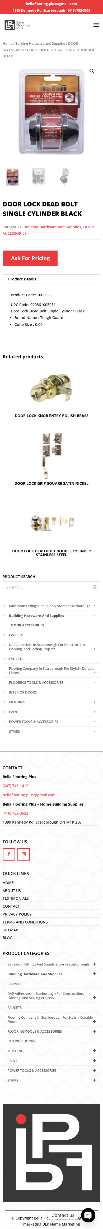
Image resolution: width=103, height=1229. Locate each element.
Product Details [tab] (22, 278)
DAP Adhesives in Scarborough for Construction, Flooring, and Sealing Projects (47, 646)
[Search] (95, 587)
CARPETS (16, 634)
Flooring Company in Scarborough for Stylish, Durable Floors (51, 670)
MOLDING (17, 702)
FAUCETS (16, 658)
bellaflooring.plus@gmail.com (51, 4)
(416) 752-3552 (79, 10)
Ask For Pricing (30, 258)
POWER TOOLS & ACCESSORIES (33, 721)
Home (7, 43)
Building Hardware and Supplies (40, 43)
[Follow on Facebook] (9, 854)
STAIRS (14, 731)
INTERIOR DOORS (23, 692)
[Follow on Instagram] (23, 854)
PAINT (14, 711)
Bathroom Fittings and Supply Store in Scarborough (50, 605)
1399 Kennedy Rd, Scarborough (39, 10)
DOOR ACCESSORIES (27, 625)
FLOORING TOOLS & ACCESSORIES (36, 682)
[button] (92, 71)
